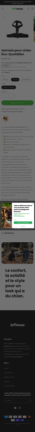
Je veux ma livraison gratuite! (23, 222)
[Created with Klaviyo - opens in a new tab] (17, 228)
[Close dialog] (33, 204)
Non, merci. (23, 226)
